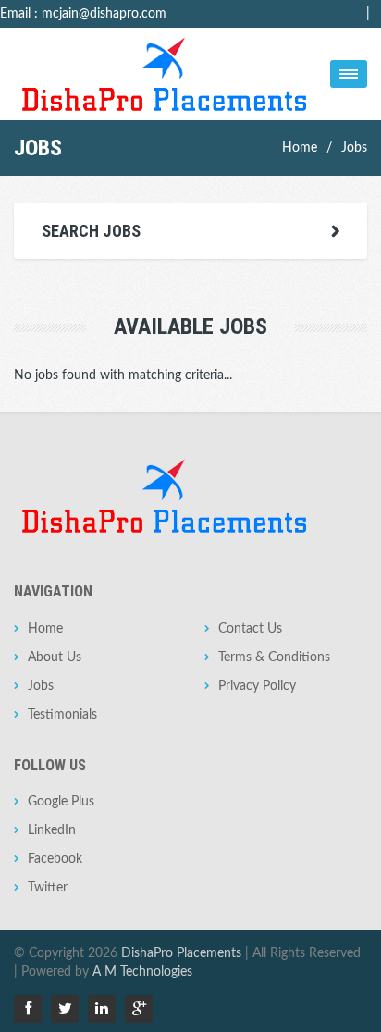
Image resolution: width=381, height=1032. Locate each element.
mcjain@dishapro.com (104, 13)
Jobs (354, 147)
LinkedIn (52, 830)
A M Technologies (142, 971)
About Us (54, 657)
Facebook (55, 859)
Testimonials (62, 714)
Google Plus (61, 801)
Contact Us (250, 628)
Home (299, 147)
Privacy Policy (257, 686)
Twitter (48, 887)
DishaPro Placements (181, 953)
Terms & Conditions (274, 657)
